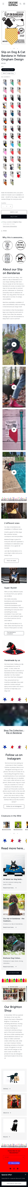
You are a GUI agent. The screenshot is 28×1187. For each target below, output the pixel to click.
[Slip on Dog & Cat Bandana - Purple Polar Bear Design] (4, 177)
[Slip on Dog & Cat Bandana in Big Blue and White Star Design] (11, 147)
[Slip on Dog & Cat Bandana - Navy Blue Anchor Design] (11, 170)
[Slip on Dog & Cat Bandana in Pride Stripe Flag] (4, 108)
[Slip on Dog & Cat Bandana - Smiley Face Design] (4, 147)
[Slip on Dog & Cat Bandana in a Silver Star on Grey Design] (18, 131)
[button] (3, 4)
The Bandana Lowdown (11, 633)
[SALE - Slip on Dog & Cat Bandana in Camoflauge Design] (4, 162)
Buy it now (14, 216)
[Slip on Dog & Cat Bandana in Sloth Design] (11, 185)
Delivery (5, 1089)
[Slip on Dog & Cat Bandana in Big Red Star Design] (11, 154)
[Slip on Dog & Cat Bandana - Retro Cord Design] (4, 185)
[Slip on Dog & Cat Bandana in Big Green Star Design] (18, 147)
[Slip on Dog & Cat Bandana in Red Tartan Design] (4, 116)
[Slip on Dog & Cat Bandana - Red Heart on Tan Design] (4, 131)
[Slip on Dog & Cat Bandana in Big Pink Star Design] (4, 154)
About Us (6, 1113)
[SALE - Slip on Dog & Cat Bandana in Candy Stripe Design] (11, 162)
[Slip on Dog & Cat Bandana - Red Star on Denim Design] (11, 131)
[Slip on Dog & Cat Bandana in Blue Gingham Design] (4, 85)
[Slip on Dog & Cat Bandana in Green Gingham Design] (11, 85)
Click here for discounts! (14, 1183)
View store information (10, 226)
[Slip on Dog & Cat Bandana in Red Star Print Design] (18, 108)
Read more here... (8, 888)
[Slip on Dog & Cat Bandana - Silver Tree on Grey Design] (11, 139)
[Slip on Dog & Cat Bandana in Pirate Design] (11, 101)
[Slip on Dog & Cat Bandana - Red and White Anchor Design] (18, 177)
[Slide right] (17, 48)
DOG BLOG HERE (14, 973)
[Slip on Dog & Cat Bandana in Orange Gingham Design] (18, 85)
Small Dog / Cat (8, 69)
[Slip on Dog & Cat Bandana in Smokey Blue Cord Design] (11, 116)
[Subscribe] (23, 1157)
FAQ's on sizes (11, 561)
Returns (5, 1137)
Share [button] (5, 231)
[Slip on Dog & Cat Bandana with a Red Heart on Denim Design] (18, 124)
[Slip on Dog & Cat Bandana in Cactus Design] (18, 154)
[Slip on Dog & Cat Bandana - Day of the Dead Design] (4, 170)
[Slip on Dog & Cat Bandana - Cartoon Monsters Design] (18, 162)
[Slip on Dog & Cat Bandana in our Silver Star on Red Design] (4, 139)
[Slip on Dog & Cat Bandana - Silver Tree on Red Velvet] (18, 139)
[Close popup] (25, 1174)
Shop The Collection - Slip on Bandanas (14, 731)
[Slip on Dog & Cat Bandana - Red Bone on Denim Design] (11, 124)
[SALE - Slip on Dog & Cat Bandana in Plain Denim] (18, 101)
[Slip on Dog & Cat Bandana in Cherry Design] (18, 93)
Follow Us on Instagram (14, 806)
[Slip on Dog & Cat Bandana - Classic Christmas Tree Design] (4, 101)
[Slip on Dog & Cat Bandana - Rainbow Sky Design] (11, 177)
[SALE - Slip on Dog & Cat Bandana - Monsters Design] (18, 170)
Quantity (3, 203)
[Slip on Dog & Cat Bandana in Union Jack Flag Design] (18, 116)
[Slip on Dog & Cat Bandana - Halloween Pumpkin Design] (4, 124)
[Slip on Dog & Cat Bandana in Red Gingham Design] (11, 93)
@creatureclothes (6, 829)
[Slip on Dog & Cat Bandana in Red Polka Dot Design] (11, 108)
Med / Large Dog (8, 73)
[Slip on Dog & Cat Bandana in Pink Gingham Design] (4, 93)
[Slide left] (10, 48)
